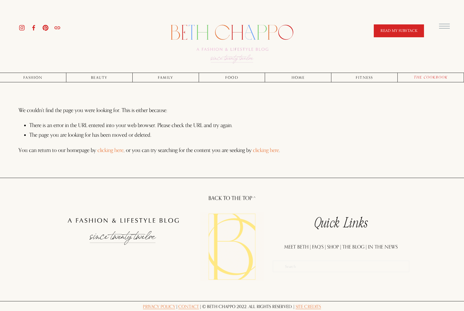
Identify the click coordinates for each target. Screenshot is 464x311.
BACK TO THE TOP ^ (232, 198)
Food (231, 77)
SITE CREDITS (308, 307)
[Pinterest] (45, 27)
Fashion (33, 77)
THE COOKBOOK (431, 77)
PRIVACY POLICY (159, 307)
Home (298, 77)
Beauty (99, 77)
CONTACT (188, 307)
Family (165, 77)
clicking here (110, 150)
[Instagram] (22, 27)
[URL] (57, 27)
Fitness (364, 77)
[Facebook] (33, 27)
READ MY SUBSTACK (398, 30)
